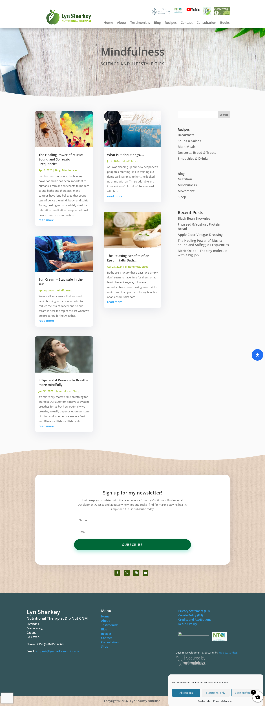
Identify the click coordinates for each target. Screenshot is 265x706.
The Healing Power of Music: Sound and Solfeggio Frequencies (61, 159)
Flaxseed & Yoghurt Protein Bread (199, 226)
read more (46, 220)
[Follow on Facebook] (117, 573)
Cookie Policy (204, 700)
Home (108, 23)
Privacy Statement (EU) (194, 611)
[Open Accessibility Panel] (257, 355)
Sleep (76, 391)
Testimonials (140, 23)
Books (225, 23)
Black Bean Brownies (194, 218)
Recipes (171, 23)
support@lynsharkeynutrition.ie (57, 651)
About (121, 23)
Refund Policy (187, 624)
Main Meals (187, 146)
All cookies (186, 693)
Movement (186, 191)
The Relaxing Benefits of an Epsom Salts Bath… (128, 258)
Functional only (215, 693)
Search (224, 114)
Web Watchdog (228, 652)
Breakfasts (186, 135)
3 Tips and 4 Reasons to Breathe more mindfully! (63, 382)
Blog (157, 23)
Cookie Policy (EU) (190, 615)
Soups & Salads (189, 141)
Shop (104, 646)
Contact (187, 23)
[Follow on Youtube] (145, 573)
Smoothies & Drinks (193, 158)
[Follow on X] (127, 573)
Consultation (206, 23)
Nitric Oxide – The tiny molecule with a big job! (202, 252)
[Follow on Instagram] (136, 573)
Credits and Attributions (194, 620)
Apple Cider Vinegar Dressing (200, 234)
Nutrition (185, 179)
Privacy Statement (222, 700)
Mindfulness (69, 170)
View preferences (245, 693)
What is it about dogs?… (125, 155)
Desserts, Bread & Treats (197, 152)
